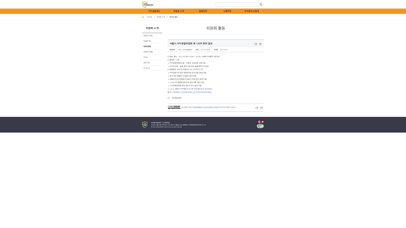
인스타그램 (259, 122)
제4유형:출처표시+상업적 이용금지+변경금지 (206, 107)
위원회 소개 (161, 17)
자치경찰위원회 (176, 98)
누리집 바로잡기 (156, 123)
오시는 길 (146, 68)
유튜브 (262, 122)
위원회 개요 (147, 41)
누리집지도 (166, 123)
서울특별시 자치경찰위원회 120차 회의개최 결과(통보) (192, 92)
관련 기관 (146, 63)
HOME (149, 17)
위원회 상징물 (148, 52)
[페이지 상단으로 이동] (267, 212)
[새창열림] (256, 44)
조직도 (145, 57)
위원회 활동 (173, 17)
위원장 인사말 (148, 36)
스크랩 (260, 44)
